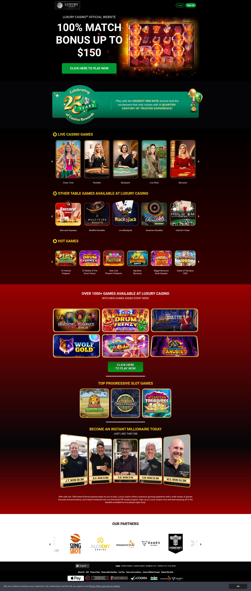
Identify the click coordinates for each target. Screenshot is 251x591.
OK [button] (238, 586)
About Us (81, 572)
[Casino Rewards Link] (154, 578)
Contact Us (162, 566)
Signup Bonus (126, 566)
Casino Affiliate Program (151, 572)
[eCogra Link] (139, 578)
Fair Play (122, 572)
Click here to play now (89, 68)
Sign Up (190, 5)
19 (87, 578)
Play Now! (172, 566)
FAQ (87, 572)
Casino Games (139, 566)
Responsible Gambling (109, 572)
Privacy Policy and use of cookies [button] (104, 586)
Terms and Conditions (133, 572)
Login (180, 5)
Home (118, 566)
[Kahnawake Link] (119, 578)
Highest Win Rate (167, 572)
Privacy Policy (95, 572)
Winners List (151, 566)
